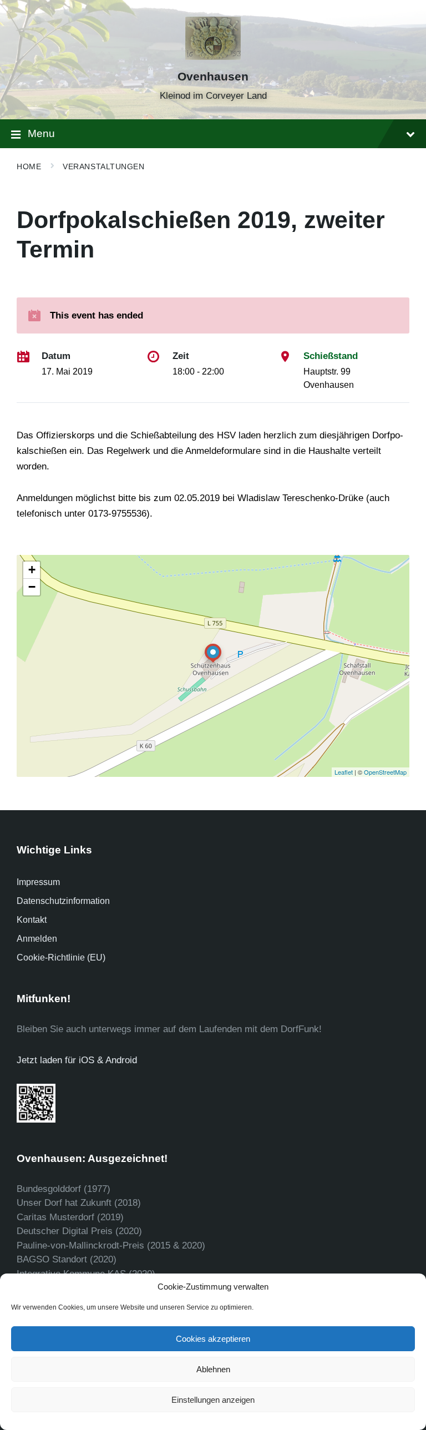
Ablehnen (213, 1369)
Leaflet (343, 771)
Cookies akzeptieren (213, 1338)
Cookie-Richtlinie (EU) (61, 957)
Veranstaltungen (103, 166)
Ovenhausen (213, 76)
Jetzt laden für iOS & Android (77, 1060)
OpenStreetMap (385, 771)
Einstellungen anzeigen (213, 1399)
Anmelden (37, 938)
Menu (41, 133)
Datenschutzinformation (63, 901)
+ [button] (32, 570)
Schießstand (330, 356)
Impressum (38, 882)
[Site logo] (213, 57)
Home (29, 166)
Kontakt (32, 919)
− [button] (32, 587)
